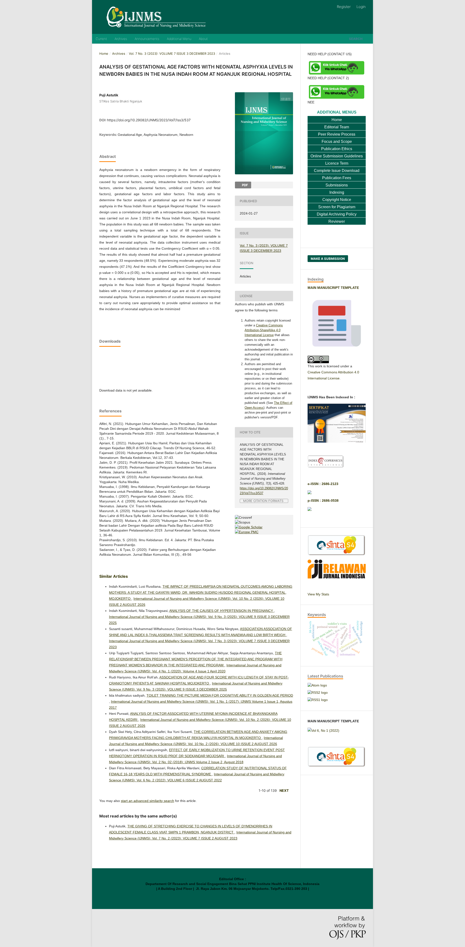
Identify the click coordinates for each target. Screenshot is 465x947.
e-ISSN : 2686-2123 (323, 484)
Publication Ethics (336, 149)
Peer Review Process (336, 134)
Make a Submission (328, 259)
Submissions (337, 185)
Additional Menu (179, 39)
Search (356, 39)
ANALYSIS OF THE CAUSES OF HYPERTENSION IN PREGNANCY (221, 611)
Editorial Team (336, 127)
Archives (121, 39)
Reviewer (336, 221)
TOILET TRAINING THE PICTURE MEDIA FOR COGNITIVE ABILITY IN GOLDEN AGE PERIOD (220, 695)
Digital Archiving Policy (336, 214)
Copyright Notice (336, 200)
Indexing (336, 192)
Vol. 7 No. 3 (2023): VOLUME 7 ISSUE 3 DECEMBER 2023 (172, 53)
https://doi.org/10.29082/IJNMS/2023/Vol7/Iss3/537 (149, 120)
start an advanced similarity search (147, 801)
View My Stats (318, 594)
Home (103, 53)
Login (361, 6)
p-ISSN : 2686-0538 (323, 500)
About (203, 39)
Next (284, 790)
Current (101, 39)
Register (344, 6)
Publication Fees (336, 178)
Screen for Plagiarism (336, 207)
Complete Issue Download (336, 171)
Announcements (147, 39)
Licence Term (336, 163)
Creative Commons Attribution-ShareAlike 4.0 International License (264, 330)
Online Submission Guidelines (336, 156)
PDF (244, 185)
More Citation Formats (263, 501)
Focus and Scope (337, 141)
